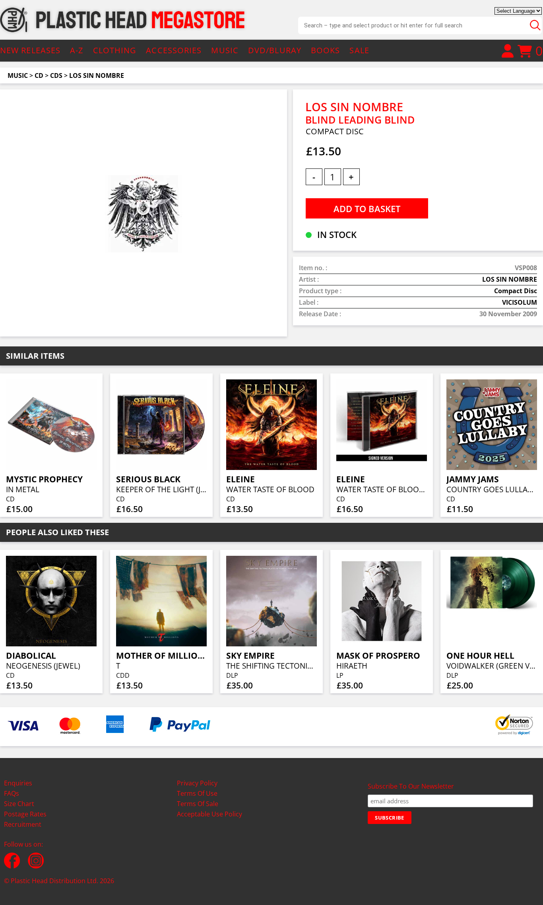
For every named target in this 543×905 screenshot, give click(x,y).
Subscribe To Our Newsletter (411, 786)
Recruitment (22, 824)
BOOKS (325, 50)
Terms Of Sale (197, 803)
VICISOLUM (519, 302)
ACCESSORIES (174, 50)
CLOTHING (115, 50)
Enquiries (18, 783)
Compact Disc (515, 290)
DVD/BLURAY (274, 50)
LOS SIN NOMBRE (96, 75)
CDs (56, 75)
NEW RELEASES (30, 50)
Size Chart (19, 803)
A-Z (76, 50)
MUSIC (225, 50)
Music (18, 75)
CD (39, 75)
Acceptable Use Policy (209, 814)
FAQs (11, 793)
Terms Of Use (197, 793)
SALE (359, 50)
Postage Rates (25, 814)
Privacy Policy (197, 783)
